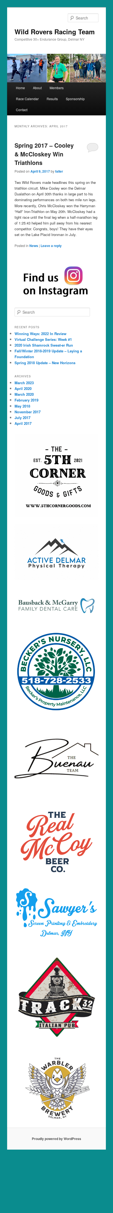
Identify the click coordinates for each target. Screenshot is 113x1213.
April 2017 (23, 423)
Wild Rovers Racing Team (55, 31)
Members (57, 87)
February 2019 (26, 400)
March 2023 (24, 382)
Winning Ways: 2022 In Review (40, 333)
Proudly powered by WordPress (56, 1138)
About (37, 87)
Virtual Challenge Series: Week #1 (43, 339)
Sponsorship (75, 98)
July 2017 (22, 417)
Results (52, 98)
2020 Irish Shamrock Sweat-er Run (44, 345)
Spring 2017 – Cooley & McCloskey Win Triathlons (44, 154)
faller (59, 171)
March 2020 (24, 394)
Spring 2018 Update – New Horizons (45, 362)
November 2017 (28, 411)
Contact (21, 109)
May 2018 (22, 406)
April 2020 (23, 388)
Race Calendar (27, 98)
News (33, 245)
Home (20, 87)
